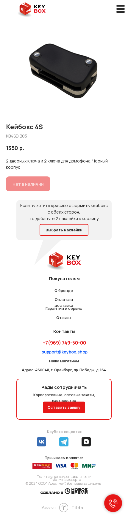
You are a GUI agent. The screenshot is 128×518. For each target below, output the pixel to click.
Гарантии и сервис (64, 308)
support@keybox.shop (65, 352)
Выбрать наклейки (64, 230)
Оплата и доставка (63, 302)
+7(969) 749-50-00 (64, 342)
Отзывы (63, 317)
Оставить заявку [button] (64, 407)
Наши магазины (64, 361)
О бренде (63, 290)
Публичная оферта (65, 479)
